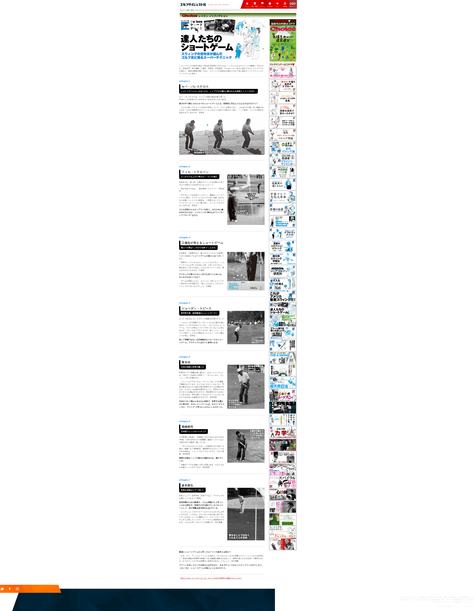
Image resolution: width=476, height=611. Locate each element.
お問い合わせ (423, 599)
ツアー (277, 6)
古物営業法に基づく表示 (440, 599)
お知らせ (412, 597)
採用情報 (453, 597)
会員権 (285, 6)
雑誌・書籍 (254, 6)
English (457, 602)
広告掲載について (466, 597)
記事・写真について (407, 599)
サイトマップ (468, 602)
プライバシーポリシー (442, 602)
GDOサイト (292, 6)
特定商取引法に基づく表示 (463, 599)
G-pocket (270, 6)
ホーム (247, 6)
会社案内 (422, 597)
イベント (262, 6)
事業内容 (432, 597)
